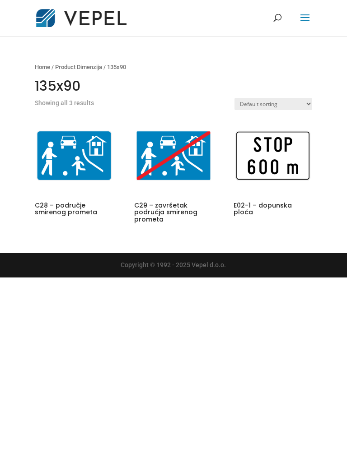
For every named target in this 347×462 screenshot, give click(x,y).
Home (42, 67)
